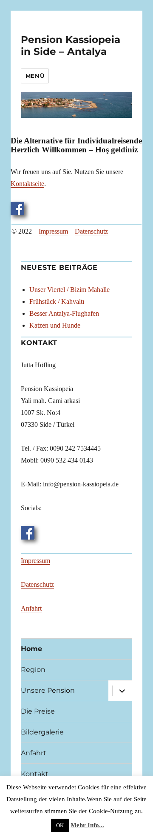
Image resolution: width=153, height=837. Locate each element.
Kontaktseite (27, 183)
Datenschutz (91, 231)
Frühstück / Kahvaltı (56, 301)
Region (33, 670)
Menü (35, 75)
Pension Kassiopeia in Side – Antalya (70, 45)
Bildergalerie (42, 732)
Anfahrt (31, 608)
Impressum (53, 231)
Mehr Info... (87, 825)
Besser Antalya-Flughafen (64, 313)
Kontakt (34, 774)
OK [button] (60, 825)
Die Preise (38, 711)
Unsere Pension (48, 690)
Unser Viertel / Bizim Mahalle (69, 289)
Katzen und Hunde (54, 325)
